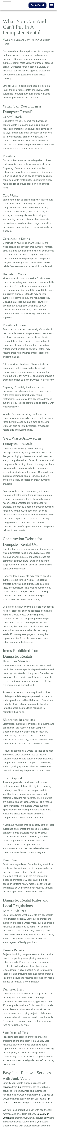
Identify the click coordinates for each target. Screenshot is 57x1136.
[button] (51, 5)
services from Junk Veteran (17, 1087)
